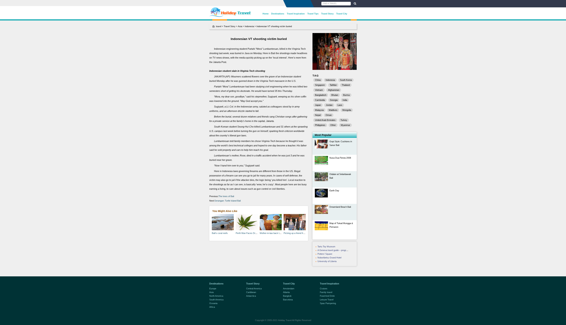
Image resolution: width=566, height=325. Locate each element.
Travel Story (327, 13)
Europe (212, 288)
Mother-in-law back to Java (273, 233)
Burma (346, 95)
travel (218, 26)
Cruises (323, 288)
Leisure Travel (326, 299)
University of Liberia (327, 261)
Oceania (213, 303)
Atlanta (286, 292)
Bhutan (334, 95)
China (318, 80)
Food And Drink (327, 296)
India (345, 100)
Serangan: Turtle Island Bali (227, 200)
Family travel (326, 292)
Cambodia (320, 100)
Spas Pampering (328, 303)
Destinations (277, 13)
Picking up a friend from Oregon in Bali (302, 233)
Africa (212, 307)
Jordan (329, 105)
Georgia (334, 100)
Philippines (320, 125)
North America (216, 296)
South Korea (346, 80)
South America (216, 299)
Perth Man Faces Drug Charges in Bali (254, 233)
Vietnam (319, 90)
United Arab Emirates (325, 120)
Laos (340, 105)
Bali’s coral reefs (220, 233)
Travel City (341, 13)
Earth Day (334, 190)
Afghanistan (333, 90)
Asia (240, 26)
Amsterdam (288, 288)
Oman (329, 115)
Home (266, 13)
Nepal (318, 115)
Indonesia (249, 26)
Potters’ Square (324, 254)
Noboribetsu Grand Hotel (329, 257)
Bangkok (287, 296)
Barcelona (288, 299)
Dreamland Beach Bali (340, 207)
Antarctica (251, 296)
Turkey (343, 120)
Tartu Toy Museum (326, 246)
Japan (318, 105)
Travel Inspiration (296, 13)
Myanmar (345, 125)
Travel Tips (313, 13)
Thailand (346, 85)
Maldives (333, 110)
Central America (254, 288)
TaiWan (333, 85)
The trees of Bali (226, 196)
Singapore (320, 85)
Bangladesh (320, 95)
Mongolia (346, 110)
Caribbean (251, 292)
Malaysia (319, 110)
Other (333, 125)
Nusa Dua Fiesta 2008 (340, 158)
